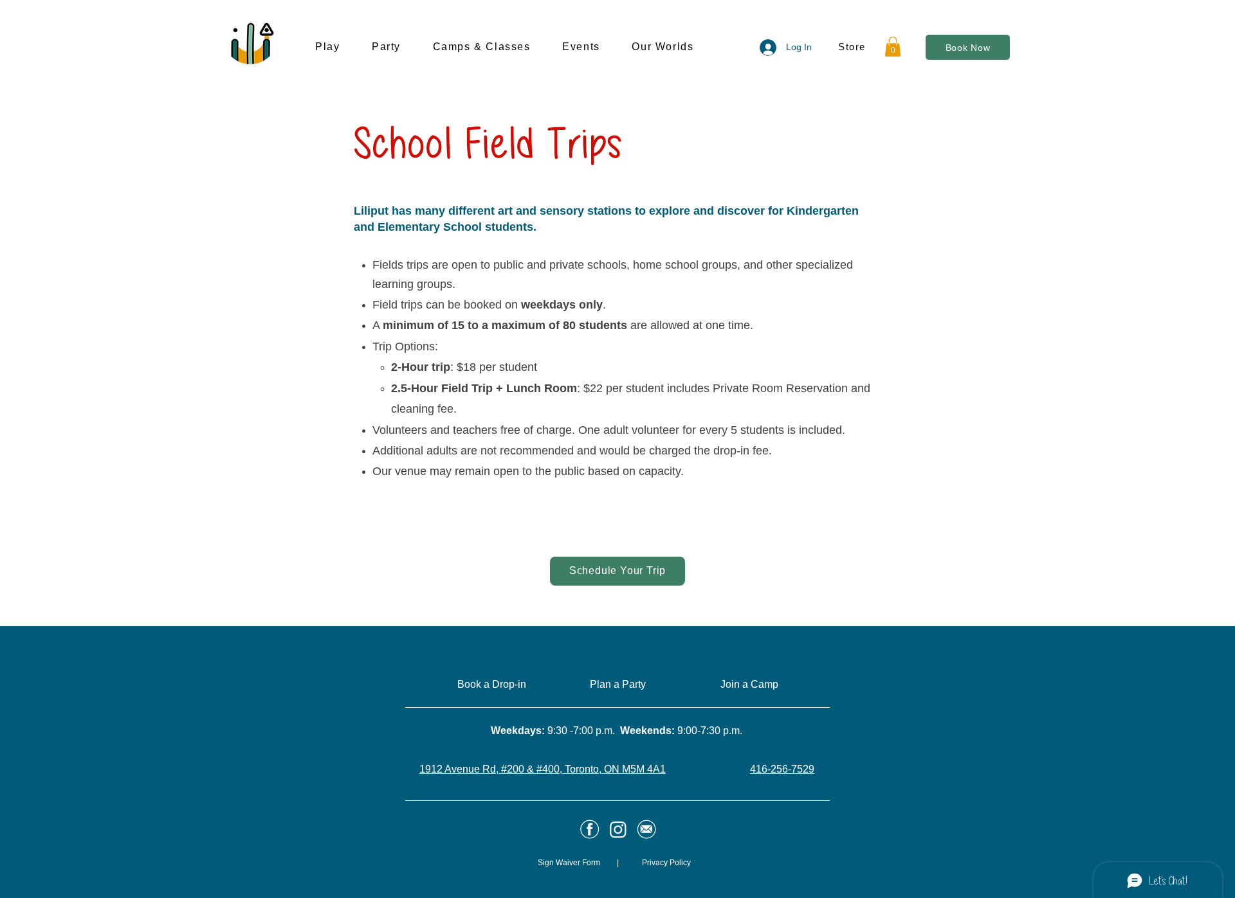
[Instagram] (618, 829)
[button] (343, 47)
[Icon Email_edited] (590, 829)
